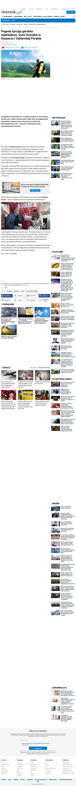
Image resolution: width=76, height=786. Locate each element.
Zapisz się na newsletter (30, 47)
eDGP (2, 766)
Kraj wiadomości (44, 367)
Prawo (46, 762)
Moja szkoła (33, 768)
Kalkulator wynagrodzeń (68, 773)
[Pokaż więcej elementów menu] (74, 16)
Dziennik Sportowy (41, 24)
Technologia (20, 764)
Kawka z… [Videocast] (29, 24)
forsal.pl (31, 9)
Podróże (19, 773)
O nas (9, 779)
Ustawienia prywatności (65, 779)
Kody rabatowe (34, 764)
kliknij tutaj (46, 753)
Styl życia (47, 773)
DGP (47, 9)
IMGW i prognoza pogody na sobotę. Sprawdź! (9, 337)
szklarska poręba (32, 291)
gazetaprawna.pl (65, 9)
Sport (18, 770)
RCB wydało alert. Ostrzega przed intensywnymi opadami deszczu (8, 321)
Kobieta (32, 762)
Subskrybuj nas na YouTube (12, 47)
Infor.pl (2, 762)
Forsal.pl (3, 768)
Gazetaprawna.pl (5, 764)
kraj (19, 27)
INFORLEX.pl (40, 9)
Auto (18, 762)
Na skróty (4, 760)
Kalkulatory (66, 760)
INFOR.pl (24, 9)
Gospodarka (20, 766)
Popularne (33, 367)
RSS (38, 781)
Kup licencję (26, 285)
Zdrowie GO (19, 24)
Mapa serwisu (53, 779)
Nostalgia (12, 24)
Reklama (16, 779)
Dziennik (3, 27)
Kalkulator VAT (66, 768)
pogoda (9, 291)
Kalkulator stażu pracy (68, 766)
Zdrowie (19, 771)
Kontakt (3, 779)
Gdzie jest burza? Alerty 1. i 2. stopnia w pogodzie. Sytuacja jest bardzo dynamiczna (25, 321)
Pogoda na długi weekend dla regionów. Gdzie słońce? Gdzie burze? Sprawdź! (42, 321)
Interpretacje (4, 771)
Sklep (73, 9)
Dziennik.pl (20, 760)
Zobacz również (35, 190)
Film (32, 771)
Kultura (32, 775)
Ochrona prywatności (41, 779)
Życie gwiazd (34, 770)
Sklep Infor (3, 773)
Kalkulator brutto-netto (68, 771)
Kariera (23, 779)
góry (22, 291)
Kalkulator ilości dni (67, 764)
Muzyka (32, 773)
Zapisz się (38, 748)
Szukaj (72, 12)
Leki (46, 766)
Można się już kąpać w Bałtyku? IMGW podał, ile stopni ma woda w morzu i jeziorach (34, 185)
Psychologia (48, 771)
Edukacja (33, 766)
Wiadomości (6, 20)
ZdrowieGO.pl (55, 9)
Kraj (13, 20)
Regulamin (30, 779)
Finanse (47, 764)
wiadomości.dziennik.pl (12, 27)
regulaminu (39, 743)
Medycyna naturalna (50, 768)
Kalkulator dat (66, 762)
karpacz (16, 291)
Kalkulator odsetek (67, 770)
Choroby (47, 770)
